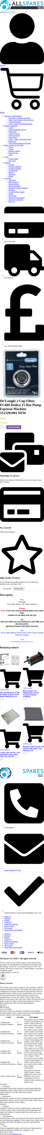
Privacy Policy (9, 926)
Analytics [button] (3, 1104)
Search (2, 12)
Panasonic (12, 174)
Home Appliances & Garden (13, 145)
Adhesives (12, 180)
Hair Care (12, 202)
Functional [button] (3, 1084)
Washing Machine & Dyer (17, 130)
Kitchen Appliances (11, 126)
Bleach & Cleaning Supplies (18, 188)
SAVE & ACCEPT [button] (6, 1132)
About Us (7, 916)
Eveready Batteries (15, 168)
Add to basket (13, 427)
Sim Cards (12, 161)
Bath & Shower (14, 184)
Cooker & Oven (14, 133)
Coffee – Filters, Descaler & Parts (20, 139)
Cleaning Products (15, 122)
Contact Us (8, 922)
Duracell (11, 165)
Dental (11, 194)
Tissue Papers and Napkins (13, 930)
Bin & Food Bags (15, 186)
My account (8, 928)
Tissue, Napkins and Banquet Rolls (20, 124)
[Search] (26, 12)
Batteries (7, 163)
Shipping (7, 918)
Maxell (11, 172)
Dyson (11, 147)
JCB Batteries (13, 170)
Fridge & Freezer (14, 135)
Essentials (7, 178)
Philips (11, 176)
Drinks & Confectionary (17, 198)
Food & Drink (13, 159)
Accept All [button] (14, 972)
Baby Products (13, 182)
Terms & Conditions (11, 924)
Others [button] (2, 1124)
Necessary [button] (3, 1005)
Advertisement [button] (5, 1114)
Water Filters (13, 137)
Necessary (6, 1007)
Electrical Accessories (16, 200)
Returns (7, 920)
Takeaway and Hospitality (13, 116)
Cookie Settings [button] (5, 972)
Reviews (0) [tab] (18, 589)
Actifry (11, 128)
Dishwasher (13, 132)
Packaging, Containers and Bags (19, 118)
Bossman (12, 190)
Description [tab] (7, 589)
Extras (6, 157)
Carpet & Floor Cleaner (16, 192)
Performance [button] (4, 1094)
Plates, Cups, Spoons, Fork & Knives (21, 120)
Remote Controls (14, 151)
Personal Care (13, 153)
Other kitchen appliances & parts (20, 143)
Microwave (12, 141)
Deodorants (12, 196)
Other (10, 155)
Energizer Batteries (15, 167)
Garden (11, 149)
